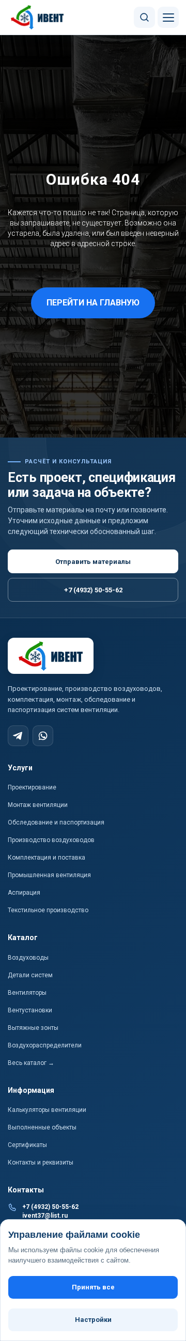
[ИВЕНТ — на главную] (37, 17)
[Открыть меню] (168, 17)
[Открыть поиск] (144, 17)
